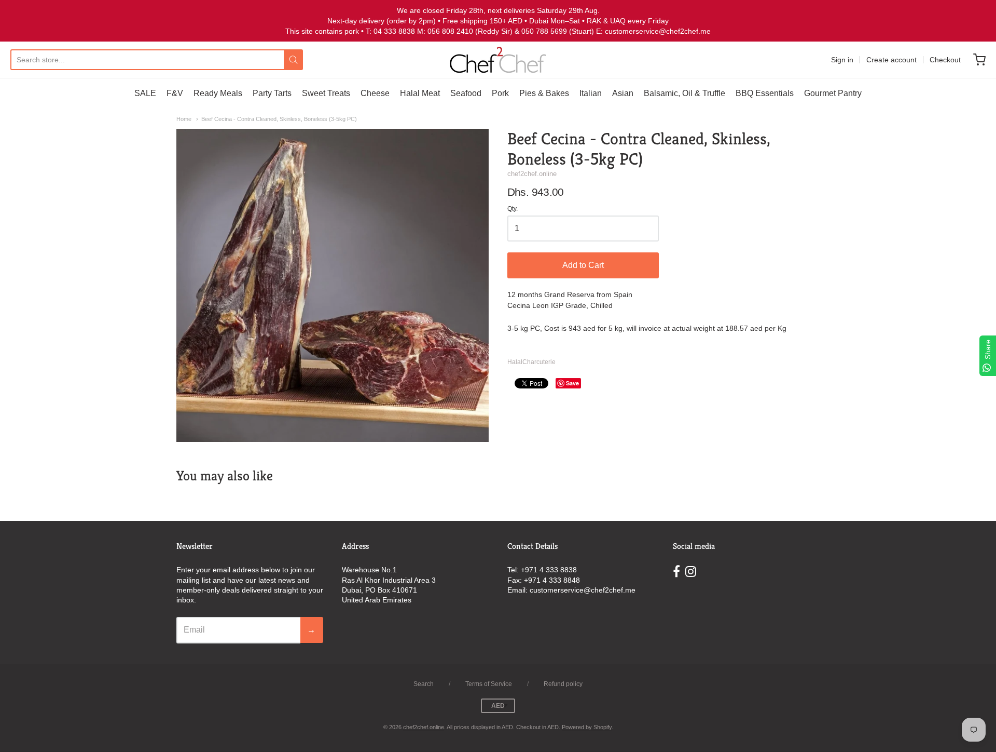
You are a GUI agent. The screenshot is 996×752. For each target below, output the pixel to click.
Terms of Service (488, 684)
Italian (590, 93)
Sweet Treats (326, 93)
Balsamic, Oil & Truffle (684, 93)
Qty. (512, 209)
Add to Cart (583, 265)
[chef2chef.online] (498, 60)
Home (183, 119)
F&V (175, 93)
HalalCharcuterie (531, 362)
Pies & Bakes (544, 93)
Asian (622, 93)
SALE (145, 93)
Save (572, 383)
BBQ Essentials (765, 93)
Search (423, 684)
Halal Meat (420, 93)
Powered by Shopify (587, 727)
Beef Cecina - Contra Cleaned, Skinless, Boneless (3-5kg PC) (279, 119)
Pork (500, 93)
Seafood (465, 93)
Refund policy (563, 684)
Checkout (945, 60)
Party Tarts (272, 93)
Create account (891, 60)
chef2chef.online (532, 174)
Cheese (375, 93)
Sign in (842, 60)
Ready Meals (217, 93)
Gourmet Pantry (833, 93)
